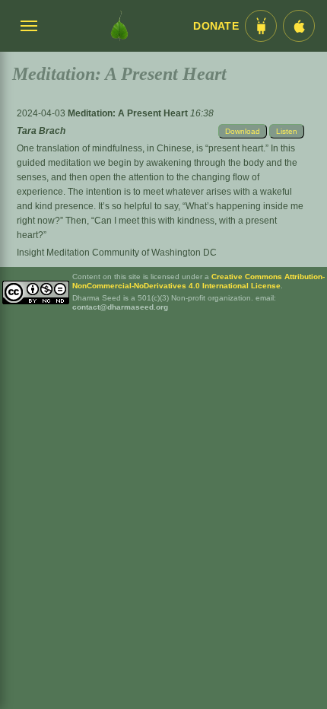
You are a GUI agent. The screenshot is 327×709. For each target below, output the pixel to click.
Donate (216, 26)
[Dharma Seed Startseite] (119, 26)
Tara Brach (41, 131)
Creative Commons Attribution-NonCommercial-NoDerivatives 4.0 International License (198, 281)
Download (242, 131)
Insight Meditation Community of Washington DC (117, 252)
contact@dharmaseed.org (120, 307)
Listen (286, 131)
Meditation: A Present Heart (129, 113)
